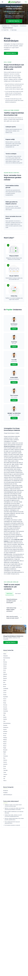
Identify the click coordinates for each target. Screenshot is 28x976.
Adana (4, 653)
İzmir (4, 721)
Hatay (4, 713)
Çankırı (4, 690)
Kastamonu (5, 727)
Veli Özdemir (14, 324)
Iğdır (4, 715)
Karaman (5, 725)
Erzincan (5, 704)
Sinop (4, 766)
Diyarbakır (5, 696)
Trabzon (5, 774)
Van (4, 778)
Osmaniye (5, 756)
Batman (5, 676)
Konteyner (5, 790)
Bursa (4, 686)
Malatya (5, 739)
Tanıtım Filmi (5, 30)
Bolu (4, 682)
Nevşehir (5, 749)
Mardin (4, 743)
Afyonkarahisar (6, 657)
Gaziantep (5, 711)
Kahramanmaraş (6, 723)
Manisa (4, 741)
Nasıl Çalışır (14, 30)
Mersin (4, 745)
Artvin (4, 670)
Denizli (4, 694)
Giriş (26, 1)
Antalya (5, 668)
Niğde (4, 751)
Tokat (4, 772)
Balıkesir (5, 674)
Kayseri (5, 729)
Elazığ (4, 702)
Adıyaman (5, 655)
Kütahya (5, 737)
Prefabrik (5, 792)
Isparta (4, 717)
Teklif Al (14, 328)
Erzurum (5, 706)
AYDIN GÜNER (14, 377)
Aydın (4, 672)
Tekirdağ (5, 770)
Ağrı (4, 659)
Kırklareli (5, 731)
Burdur (4, 684)
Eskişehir (5, 709)
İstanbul (5, 719)
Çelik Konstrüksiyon (7, 794)
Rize (4, 758)
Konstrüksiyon (23, 25)
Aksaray (5, 662)
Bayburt (5, 678)
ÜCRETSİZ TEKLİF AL (14, 21)
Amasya (5, 664)
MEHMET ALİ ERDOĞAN (14, 413)
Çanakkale (5, 688)
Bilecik (4, 680)
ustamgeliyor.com (5, 25)
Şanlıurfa (5, 764)
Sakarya (5, 760)
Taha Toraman (14, 395)
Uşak (4, 776)
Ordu (4, 754)
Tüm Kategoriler (14, 25)
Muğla (4, 747)
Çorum (4, 692)
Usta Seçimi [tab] (18, 593)
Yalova (4, 780)
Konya (4, 735)
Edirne (4, 700)
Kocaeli (5, 733)
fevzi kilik (14, 359)
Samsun (5, 762)
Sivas (4, 768)
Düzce (4, 698)
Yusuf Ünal (14, 342)
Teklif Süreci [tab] (9, 593)
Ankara (4, 666)
